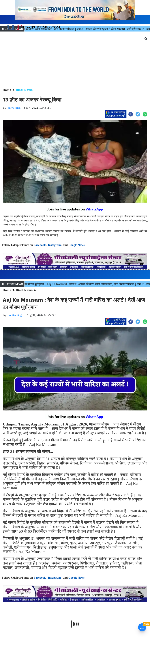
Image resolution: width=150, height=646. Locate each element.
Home (7, 90)
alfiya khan (14, 107)
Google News (76, 245)
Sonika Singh (15, 315)
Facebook (40, 245)
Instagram (54, 245)
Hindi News (24, 90)
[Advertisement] (75, 60)
